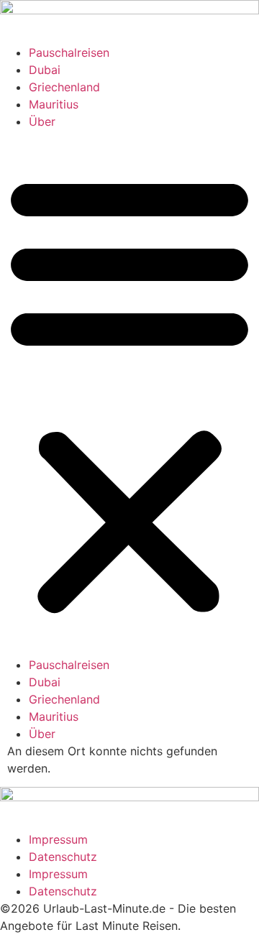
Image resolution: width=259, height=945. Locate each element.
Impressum (58, 839)
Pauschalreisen (69, 52)
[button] (129, 393)
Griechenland (64, 87)
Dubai (44, 70)
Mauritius (53, 104)
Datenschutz (63, 856)
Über (42, 121)
